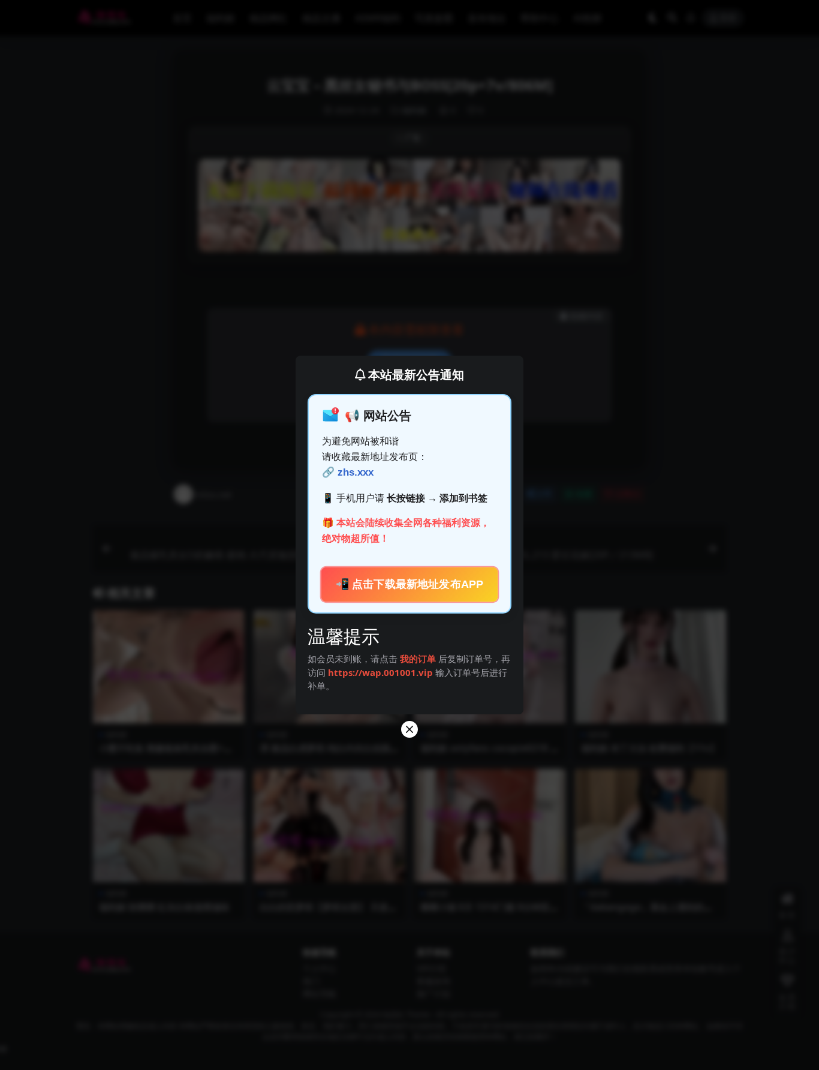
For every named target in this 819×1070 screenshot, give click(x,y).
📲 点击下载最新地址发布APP (410, 584)
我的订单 (418, 659)
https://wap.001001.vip (381, 672)
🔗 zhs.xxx (348, 472)
